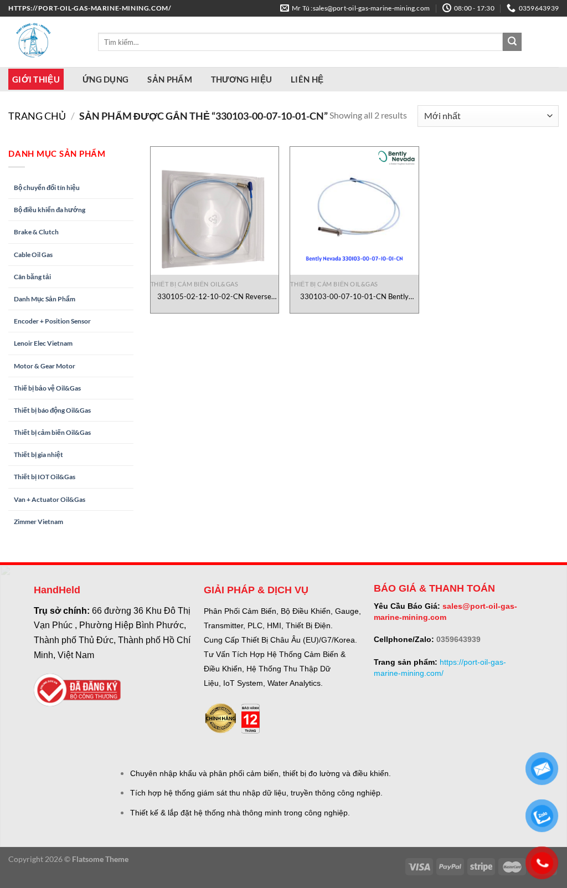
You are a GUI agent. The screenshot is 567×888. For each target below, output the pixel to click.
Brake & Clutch (36, 232)
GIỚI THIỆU (36, 79)
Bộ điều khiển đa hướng (49, 210)
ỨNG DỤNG (105, 79)
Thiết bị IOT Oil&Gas (44, 477)
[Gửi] (512, 42)
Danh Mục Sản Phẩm (44, 299)
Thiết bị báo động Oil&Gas (52, 410)
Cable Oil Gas (33, 254)
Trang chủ (37, 116)
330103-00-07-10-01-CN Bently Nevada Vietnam (354, 296)
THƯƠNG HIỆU (241, 79)
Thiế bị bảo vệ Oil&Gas (47, 388)
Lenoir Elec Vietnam (43, 343)
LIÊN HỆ (307, 79)
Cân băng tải (32, 277)
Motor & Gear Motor (44, 366)
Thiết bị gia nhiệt (38, 454)
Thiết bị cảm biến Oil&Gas (52, 432)
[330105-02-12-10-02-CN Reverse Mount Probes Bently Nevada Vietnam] (215, 211)
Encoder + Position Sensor (52, 321)
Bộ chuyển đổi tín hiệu (47, 187)
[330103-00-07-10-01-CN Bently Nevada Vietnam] (354, 211)
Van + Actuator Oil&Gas (49, 499)
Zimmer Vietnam (38, 521)
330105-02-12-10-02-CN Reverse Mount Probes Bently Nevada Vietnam (214, 296)
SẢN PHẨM (169, 79)
